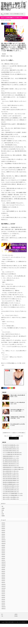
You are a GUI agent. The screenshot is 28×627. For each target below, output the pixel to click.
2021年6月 (3, 595)
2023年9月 (3, 545)
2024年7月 (3, 526)
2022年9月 (3, 567)
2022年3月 (3, 578)
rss (22, 1)
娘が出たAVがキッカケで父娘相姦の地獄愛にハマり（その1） (13, 495)
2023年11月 (3, 541)
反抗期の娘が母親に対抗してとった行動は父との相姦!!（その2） (13, 467)
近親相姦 (3, 515)
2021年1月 (3, 604)
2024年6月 (3, 528)
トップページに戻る (14, 438)
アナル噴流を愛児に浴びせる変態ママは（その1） (11, 487)
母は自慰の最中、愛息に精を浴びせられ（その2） (11, 463)
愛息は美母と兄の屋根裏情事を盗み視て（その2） (11, 482)
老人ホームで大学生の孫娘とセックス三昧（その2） (19, 433)
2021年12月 (3, 584)
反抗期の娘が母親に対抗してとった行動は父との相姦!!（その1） (13, 469)
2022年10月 (3, 565)
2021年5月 (3, 597)
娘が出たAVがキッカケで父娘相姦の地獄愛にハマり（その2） (13, 493)
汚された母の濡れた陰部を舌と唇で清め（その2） (11, 448)
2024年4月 (3, 532)
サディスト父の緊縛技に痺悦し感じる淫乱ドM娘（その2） (12, 452)
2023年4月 (3, 554)
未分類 (3, 513)
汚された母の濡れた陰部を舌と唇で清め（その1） (11, 450)
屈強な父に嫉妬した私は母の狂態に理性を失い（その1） (17, 396)
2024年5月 (3, 530)
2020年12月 (3, 606)
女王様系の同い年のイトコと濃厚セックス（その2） (8, 433)
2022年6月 (3, 573)
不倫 (2, 506)
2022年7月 (3, 571)
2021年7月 (3, 593)
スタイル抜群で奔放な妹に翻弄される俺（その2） (11, 489)
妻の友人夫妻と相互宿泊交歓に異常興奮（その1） (11, 480)
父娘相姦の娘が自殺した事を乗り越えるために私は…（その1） (17, 417)
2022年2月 (3, 580)
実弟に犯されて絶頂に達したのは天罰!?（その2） (11, 474)
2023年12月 (3, 539)
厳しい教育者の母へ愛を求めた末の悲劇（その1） (11, 461)
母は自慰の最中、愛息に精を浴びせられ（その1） (11, 465)
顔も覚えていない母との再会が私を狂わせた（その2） (17, 403)
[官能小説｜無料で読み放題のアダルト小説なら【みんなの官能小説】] (13, 6)
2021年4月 (3, 599)
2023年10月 (3, 543)
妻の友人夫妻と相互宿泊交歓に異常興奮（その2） (11, 478)
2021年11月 (3, 586)
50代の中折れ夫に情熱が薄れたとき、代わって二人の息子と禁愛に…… (17, 410)
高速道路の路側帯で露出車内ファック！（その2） (11, 456)
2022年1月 (3, 582)
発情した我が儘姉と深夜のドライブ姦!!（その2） (11, 471)
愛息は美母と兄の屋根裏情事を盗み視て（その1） (11, 484)
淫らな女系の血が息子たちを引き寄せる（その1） (17, 425)
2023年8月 (3, 547)
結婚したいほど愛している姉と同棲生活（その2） (11, 497)
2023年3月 (3, 556)
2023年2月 (3, 558)
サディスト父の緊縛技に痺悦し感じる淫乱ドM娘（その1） (12, 454)
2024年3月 (3, 534)
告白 (2, 614)
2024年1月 (3, 537)
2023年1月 (3, 560)
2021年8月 (3, 591)
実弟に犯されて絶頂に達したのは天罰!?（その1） (11, 476)
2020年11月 (3, 608)
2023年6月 (3, 550)
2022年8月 (3, 569)
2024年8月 (3, 524)
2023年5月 (3, 552)
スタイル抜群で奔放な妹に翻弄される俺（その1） (11, 491)
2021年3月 (3, 601)
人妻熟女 (3, 508)
